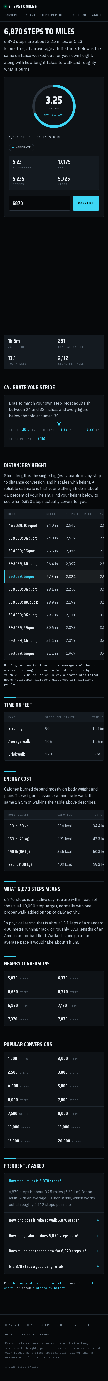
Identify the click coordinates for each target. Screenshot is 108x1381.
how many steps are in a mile (38, 1283)
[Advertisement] (54, 276)
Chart (30, 15)
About (97, 15)
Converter (13, 15)
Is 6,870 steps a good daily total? (36, 1266)
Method (10, 1334)
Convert (86, 203)
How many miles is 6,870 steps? (35, 1181)
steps (18, 977)
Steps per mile (53, 15)
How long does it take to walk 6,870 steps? (44, 1220)
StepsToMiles (22, 6)
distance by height (49, 1288)
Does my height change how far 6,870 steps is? (47, 1250)
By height (79, 15)
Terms (44, 1334)
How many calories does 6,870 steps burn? (44, 1235)
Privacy (27, 1334)
